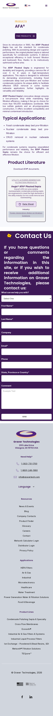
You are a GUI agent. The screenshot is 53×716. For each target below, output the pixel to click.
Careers (26, 531)
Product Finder (26, 521)
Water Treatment (26, 592)
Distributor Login (26, 545)
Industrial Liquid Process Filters (26, 639)
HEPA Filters (26, 568)
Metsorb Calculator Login (26, 541)
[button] (27, 5)
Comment (6, 386)
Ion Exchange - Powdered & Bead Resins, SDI (26, 644)
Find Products (23, 36)
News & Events (26, 506)
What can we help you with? (15, 292)
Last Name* (7, 319)
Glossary (26, 526)
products (21, 21)
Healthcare (26, 587)
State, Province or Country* (15, 372)
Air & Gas (26, 573)
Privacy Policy (26, 550)
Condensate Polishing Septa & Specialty (26, 619)
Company (6, 332)
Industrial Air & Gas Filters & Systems (26, 634)
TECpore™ (27, 653)
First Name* (7, 306)
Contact (26, 536)
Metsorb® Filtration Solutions (26, 649)
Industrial (26, 577)
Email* (4, 346)
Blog (26, 511)
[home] (11, 5)
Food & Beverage (26, 602)
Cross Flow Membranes (26, 624)
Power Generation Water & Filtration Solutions (26, 597)
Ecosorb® (26, 629)
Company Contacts (26, 516)
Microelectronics (26, 582)
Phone (4, 359)
